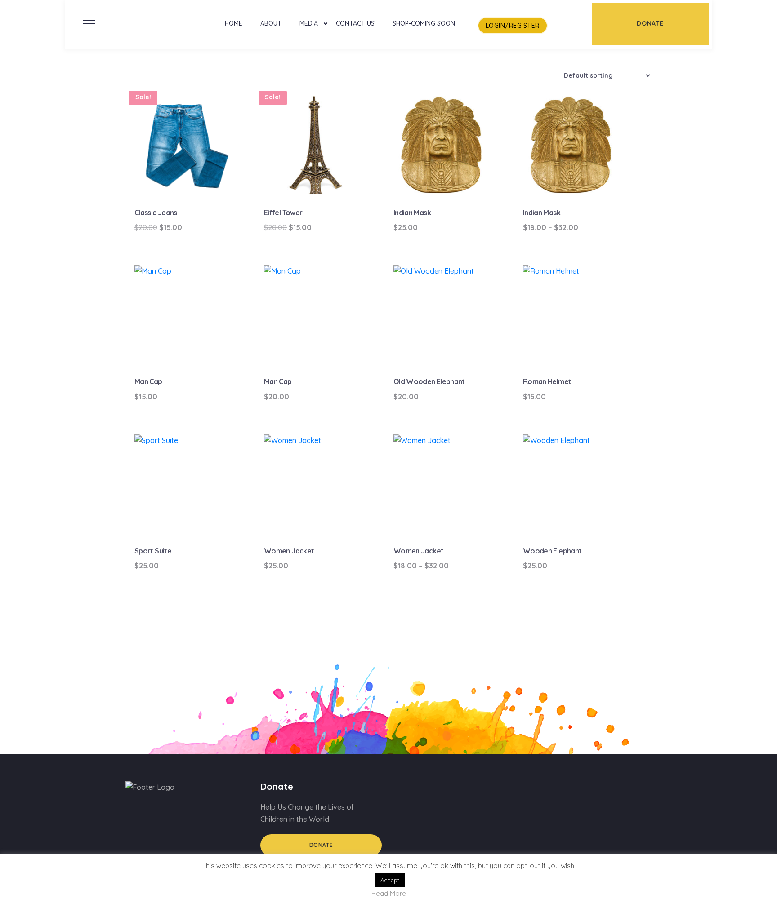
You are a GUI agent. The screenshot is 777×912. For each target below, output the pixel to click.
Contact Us (355, 23)
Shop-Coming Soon (424, 23)
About (270, 23)
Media (308, 23)
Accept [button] (389, 880)
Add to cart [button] (190, 178)
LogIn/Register (513, 26)
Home (233, 23)
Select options (578, 178)
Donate (321, 844)
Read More (388, 894)
